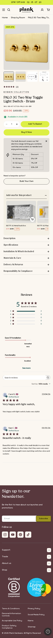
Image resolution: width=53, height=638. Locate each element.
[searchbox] (24, 377)
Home (5, 18)
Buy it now (26, 132)
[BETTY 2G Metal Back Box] (21, 212)
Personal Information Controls (11, 615)
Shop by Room (18, 18)
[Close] (46, 141)
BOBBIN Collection (16, 92)
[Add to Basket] (32, 219)
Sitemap (32, 627)
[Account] (42, 9)
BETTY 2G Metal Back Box (16, 226)
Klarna (30, 621)
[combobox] (41, 384)
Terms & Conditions (11, 609)
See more (26, 368)
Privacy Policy (34, 609)
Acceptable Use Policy (12, 621)
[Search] (8, 9)
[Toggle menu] (3, 9)
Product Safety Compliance (9, 627)
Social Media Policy (36, 615)
